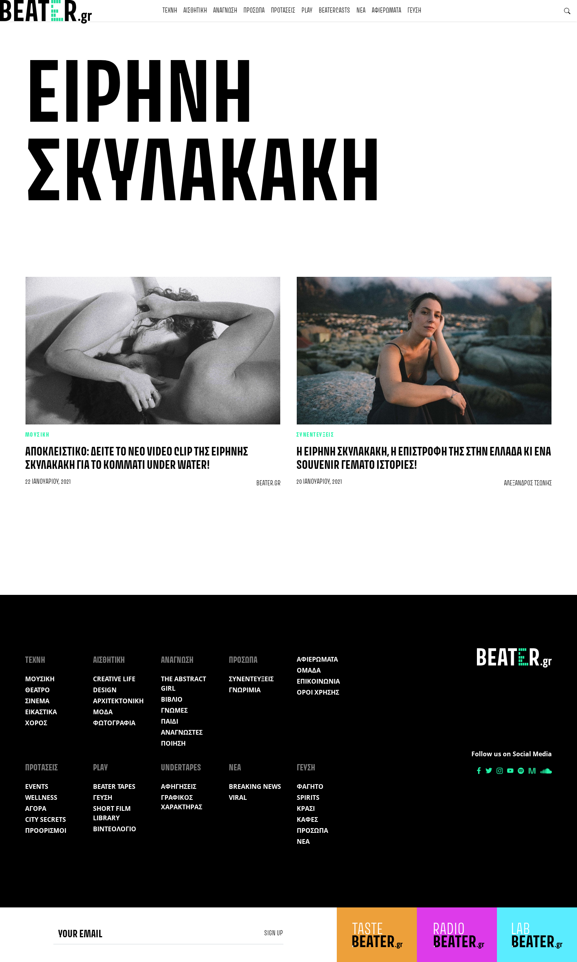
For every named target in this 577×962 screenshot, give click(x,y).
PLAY (306, 10)
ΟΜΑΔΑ (309, 670)
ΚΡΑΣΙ (306, 808)
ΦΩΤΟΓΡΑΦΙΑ (114, 723)
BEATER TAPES (114, 786)
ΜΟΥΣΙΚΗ (37, 435)
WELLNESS (41, 797)
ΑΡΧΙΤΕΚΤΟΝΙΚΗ (118, 701)
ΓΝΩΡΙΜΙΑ (245, 690)
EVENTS (36, 786)
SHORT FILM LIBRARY (112, 813)
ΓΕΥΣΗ (414, 10)
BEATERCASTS (334, 10)
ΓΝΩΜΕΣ (174, 710)
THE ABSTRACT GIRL (183, 684)
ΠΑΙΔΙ (169, 721)
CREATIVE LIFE (114, 679)
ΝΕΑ (360, 10)
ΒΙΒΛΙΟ (172, 699)
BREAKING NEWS (255, 786)
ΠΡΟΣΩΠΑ (254, 10)
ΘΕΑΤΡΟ (37, 690)
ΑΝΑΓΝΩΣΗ (225, 10)
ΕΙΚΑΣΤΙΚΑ (41, 712)
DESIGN (105, 690)
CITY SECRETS (45, 819)
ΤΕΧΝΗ (170, 10)
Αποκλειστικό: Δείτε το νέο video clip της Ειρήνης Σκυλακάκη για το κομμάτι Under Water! (136, 459)
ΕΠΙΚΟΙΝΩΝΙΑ (318, 681)
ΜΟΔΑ (103, 712)
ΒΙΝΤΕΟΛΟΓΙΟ (114, 829)
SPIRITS (308, 797)
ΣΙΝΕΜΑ (37, 701)
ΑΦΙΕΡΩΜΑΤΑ (386, 10)
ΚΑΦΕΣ (307, 819)
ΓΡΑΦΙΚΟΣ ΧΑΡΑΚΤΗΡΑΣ (181, 802)
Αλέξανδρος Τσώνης (528, 483)
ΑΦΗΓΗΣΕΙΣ (178, 786)
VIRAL (238, 797)
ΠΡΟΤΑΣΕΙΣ (283, 10)
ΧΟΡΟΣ (36, 723)
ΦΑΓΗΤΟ (310, 786)
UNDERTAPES (181, 768)
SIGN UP (273, 933)
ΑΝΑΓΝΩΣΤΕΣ (182, 732)
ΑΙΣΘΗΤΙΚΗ (195, 10)
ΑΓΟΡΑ (35, 808)
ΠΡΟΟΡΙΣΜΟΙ (45, 830)
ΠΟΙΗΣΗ (173, 743)
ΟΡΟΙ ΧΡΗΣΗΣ (318, 692)
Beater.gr (268, 483)
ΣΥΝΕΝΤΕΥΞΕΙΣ (315, 435)
